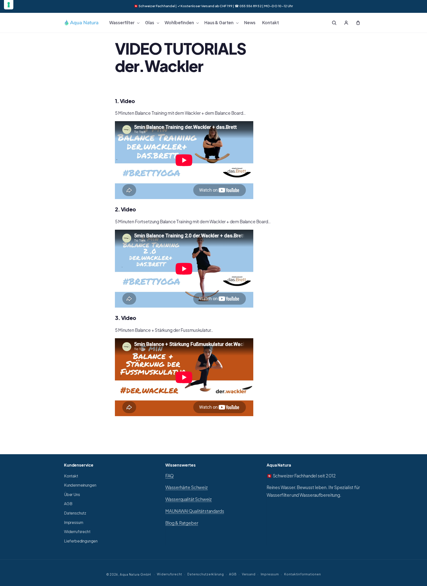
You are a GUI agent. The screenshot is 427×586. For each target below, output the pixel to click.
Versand (248, 574)
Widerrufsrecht (77, 531)
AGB (68, 503)
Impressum (73, 522)
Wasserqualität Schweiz (188, 499)
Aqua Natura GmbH (135, 574)
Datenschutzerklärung (205, 574)
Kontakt (71, 475)
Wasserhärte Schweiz (186, 487)
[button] (124, 23)
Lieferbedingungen (81, 541)
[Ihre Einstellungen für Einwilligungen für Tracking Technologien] (8, 4)
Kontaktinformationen (302, 574)
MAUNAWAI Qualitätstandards (194, 511)
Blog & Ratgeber (181, 523)
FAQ (169, 475)
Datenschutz (75, 513)
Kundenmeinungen (80, 485)
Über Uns (72, 494)
